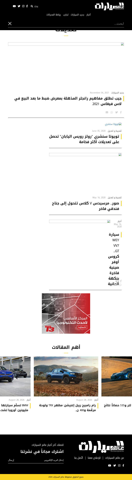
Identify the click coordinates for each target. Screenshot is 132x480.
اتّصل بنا (78, 458)
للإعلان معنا (94, 458)
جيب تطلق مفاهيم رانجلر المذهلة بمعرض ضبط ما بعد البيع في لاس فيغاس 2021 (68, 101)
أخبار (88, 14)
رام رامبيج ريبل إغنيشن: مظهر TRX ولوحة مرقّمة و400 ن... (67, 408)
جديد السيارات (77, 14)
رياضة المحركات (53, 14)
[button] (115, 377)
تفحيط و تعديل (115, 131)
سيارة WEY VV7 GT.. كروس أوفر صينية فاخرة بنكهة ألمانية (113, 259)
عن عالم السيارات (114, 458)
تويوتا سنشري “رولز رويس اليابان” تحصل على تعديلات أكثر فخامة (84, 139)
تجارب (65, 14)
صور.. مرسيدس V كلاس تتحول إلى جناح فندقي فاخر (85, 206)
